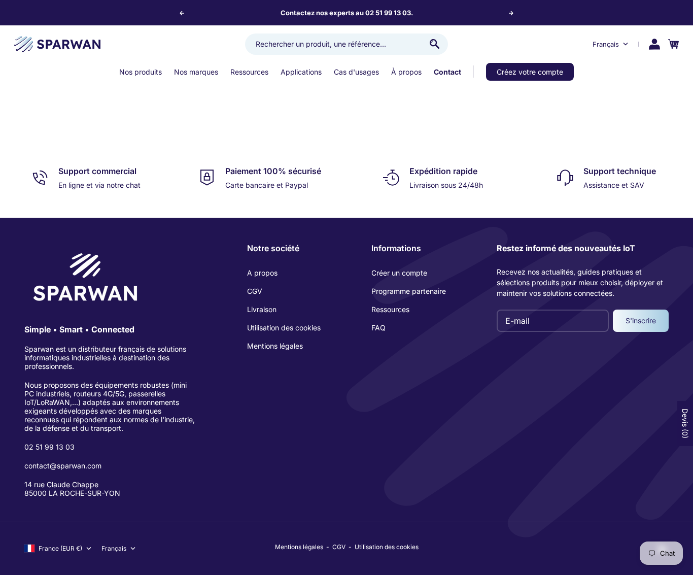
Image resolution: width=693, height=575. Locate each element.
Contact (447, 71)
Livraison (261, 309)
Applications (301, 71)
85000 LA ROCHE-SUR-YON (72, 493)
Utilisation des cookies (284, 327)
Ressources (249, 71)
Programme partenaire (408, 291)
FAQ (378, 327)
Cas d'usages (356, 71)
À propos (406, 71)
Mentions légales (275, 346)
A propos (262, 272)
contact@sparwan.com (62, 465)
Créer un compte (399, 272)
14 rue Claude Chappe (61, 484)
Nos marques (196, 71)
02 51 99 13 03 (49, 447)
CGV (254, 291)
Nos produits (140, 71)
